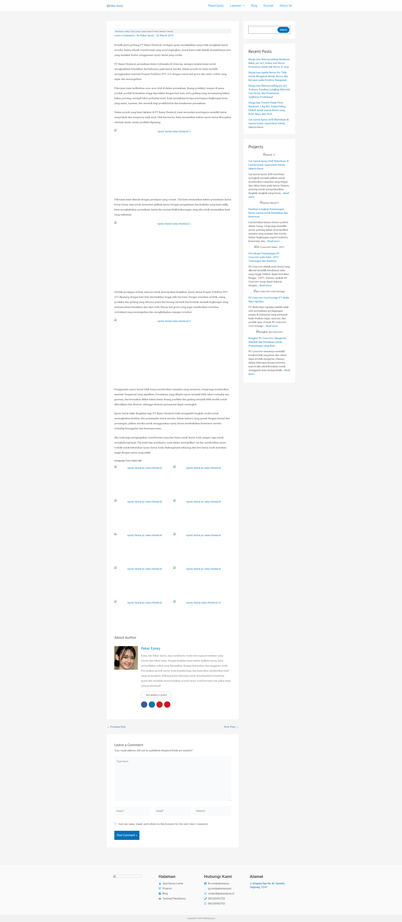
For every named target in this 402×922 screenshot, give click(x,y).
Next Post (231, 726)
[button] (243, 5)
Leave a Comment (124, 35)
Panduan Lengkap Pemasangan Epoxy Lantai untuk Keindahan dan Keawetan (268, 212)
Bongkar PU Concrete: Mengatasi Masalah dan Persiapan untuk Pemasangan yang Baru (267, 341)
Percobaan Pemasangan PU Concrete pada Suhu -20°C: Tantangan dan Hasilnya (263, 257)
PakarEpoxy (216, 5)
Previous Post (116, 726)
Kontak (268, 5)
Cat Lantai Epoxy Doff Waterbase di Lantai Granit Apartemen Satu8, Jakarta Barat (268, 123)
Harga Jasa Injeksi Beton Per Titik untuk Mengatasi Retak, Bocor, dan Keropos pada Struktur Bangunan (268, 76)
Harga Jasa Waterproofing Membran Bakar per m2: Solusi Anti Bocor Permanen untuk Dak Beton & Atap (269, 62)
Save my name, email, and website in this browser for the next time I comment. (163, 824)
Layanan (235, 5)
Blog (254, 5)
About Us (286, 5)
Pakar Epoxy (150, 648)
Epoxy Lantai (135, 31)
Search (283, 29)
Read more (274, 241)
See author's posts (156, 695)
